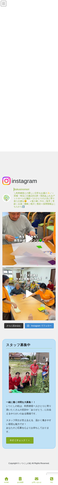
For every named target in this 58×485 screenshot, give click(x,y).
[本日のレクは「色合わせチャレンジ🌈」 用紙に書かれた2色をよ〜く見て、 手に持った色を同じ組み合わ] (29, 238)
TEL (51, 482)
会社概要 (20, 482)
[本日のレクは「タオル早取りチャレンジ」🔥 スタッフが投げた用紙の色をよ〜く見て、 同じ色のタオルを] (29, 293)
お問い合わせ (36, 482)
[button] (20, 440)
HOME (6, 482)
